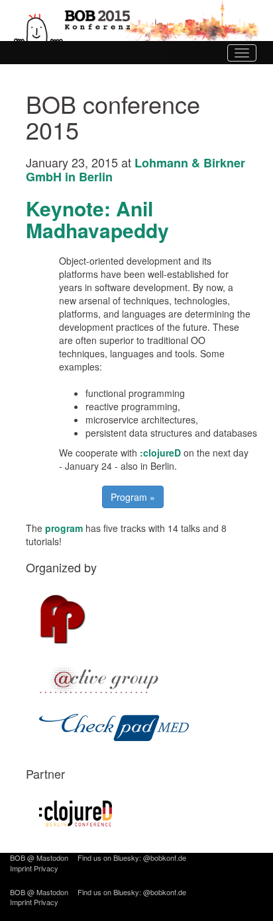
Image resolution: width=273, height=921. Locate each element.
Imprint (21, 868)
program (64, 528)
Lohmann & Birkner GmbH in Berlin (135, 169)
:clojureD (160, 452)
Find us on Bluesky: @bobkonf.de (132, 857)
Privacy (46, 868)
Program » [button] (133, 497)
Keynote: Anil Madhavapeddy (97, 219)
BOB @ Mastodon (39, 857)
